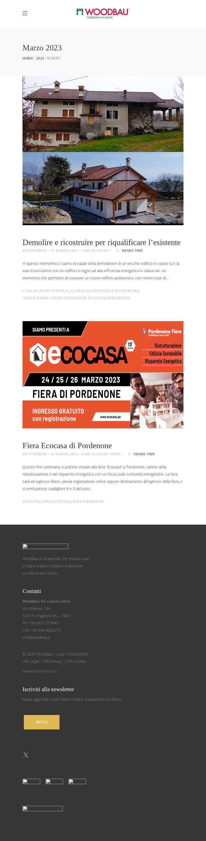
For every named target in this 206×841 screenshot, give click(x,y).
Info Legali (31, 661)
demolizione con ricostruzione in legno (64, 298)
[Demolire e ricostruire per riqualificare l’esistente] (103, 150)
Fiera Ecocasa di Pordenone (67, 445)
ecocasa (31, 501)
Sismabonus (118, 298)
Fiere (116, 454)
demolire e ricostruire (115, 291)
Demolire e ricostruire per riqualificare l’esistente (102, 242)
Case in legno (95, 251)
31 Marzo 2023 (64, 251)
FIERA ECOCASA (55, 501)
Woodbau (37, 251)
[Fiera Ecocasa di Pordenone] (103, 374)
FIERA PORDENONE (87, 501)
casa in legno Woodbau (46, 291)
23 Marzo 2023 (64, 454)
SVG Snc (50, 671)
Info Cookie (76, 661)
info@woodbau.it (36, 637)
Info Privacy (53, 661)
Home (28, 58)
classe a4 (80, 291)
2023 (40, 58)
